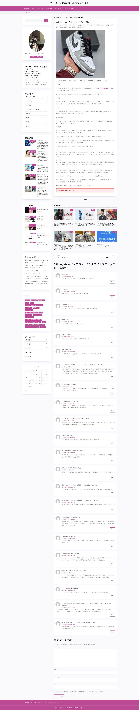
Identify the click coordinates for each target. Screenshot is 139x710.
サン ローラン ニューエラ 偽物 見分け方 (42, 219)
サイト (55, 684)
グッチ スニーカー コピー (31, 71)
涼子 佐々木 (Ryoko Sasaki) (69, 17)
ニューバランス (28, 310)
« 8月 (26, 390)
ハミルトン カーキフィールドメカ (33, 265)
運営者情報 (26, 8)
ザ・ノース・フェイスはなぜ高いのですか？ (35, 324)
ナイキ (26, 302)
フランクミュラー (29, 317)
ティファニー (28, 307)
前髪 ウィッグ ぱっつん (42, 244)
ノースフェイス (41, 300)
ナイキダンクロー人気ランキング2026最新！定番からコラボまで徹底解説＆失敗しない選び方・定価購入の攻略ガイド (42, 145)
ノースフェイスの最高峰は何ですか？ (33, 319)
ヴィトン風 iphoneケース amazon (42, 210)
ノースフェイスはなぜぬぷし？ (32, 327)
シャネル (27, 300)
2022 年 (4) (28, 356)
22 (80, 17)
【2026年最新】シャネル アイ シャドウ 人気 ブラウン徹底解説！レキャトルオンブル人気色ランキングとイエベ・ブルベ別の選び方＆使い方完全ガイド (42, 158)
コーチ (44, 322)
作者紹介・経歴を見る (36, 57)
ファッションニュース (68, 8)
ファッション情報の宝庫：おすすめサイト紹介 (69, 3)
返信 (112, 281)
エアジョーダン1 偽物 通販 (101, 88)
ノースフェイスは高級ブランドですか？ (34, 312)
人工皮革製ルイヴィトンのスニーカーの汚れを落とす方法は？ (85, 246)
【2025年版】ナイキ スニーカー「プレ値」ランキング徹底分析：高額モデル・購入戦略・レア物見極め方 (106, 224)
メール (56, 677)
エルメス (40, 314)
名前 (56, 669)
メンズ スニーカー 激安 (31, 78)
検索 (46, 20)
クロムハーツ (36, 307)
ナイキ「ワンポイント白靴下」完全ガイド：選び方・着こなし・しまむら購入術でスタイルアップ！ (85, 224)
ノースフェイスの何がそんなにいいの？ (34, 305)
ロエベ (34, 314)
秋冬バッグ (43, 327)
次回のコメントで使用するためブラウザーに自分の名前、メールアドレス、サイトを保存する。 (80, 691)
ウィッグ (28, 101)
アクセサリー (49, 8)
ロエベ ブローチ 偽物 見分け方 (42, 227)
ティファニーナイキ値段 (103, 246)
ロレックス (33, 300)
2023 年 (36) (28, 352)
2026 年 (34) (28, 339)
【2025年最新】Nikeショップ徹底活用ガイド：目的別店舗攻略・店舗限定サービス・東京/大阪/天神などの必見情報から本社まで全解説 (63, 247)
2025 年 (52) (28, 344)
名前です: (27, 53)
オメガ (31, 302)
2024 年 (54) (28, 348)
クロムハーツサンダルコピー (32, 80)
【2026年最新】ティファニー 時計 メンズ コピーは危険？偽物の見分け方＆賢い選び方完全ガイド (42, 169)
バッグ (33, 8)
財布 (59, 8)
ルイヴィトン (28, 314)
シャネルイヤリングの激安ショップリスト (35, 271)
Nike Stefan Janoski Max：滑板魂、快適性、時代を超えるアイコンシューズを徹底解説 (63, 224)
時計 (42, 8)
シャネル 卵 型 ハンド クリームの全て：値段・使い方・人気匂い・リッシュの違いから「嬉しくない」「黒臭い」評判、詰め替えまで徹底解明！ (42, 180)
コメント (57, 648)
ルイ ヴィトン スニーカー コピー (33, 73)
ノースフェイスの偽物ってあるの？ (33, 322)
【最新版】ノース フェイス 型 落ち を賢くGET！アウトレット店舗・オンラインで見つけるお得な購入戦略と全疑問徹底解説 (42, 192)
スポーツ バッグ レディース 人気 (42, 236)
